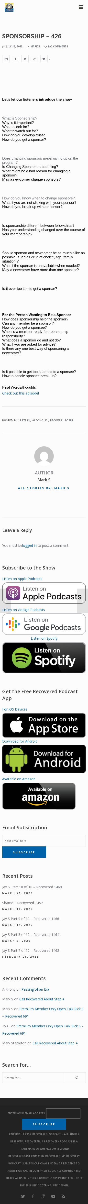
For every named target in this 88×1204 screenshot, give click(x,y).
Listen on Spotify (44, 638)
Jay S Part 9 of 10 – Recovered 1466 (30, 918)
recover (56, 420)
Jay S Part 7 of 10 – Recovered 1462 (30, 950)
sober (69, 420)
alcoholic (39, 420)
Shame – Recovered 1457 (22, 902)
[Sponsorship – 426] (6, 58)
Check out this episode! (20, 393)
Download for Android (19, 741)
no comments (58, 46)
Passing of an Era (35, 989)
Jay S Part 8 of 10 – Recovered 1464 (30, 934)
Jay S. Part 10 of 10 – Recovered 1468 (32, 887)
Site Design (60, 1185)
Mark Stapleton (14, 1043)
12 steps (24, 420)
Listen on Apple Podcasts (22, 578)
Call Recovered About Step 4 (41, 999)
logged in (29, 545)
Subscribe (24, 852)
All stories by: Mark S (44, 488)
